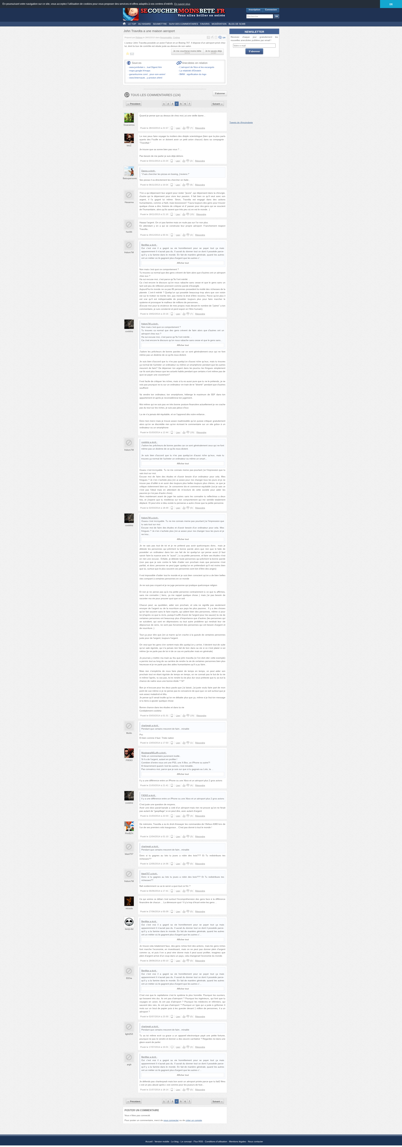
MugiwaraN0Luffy (150, 752)
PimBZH (129, 833)
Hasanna (129, 202)
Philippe (139, 37)
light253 (129, 1034)
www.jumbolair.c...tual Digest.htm (145, 67)
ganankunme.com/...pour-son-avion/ (147, 74)
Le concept (186, 1141)
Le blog (175, 1141)
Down (187, 128)
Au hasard (144, 24)
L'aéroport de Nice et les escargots (196, 67)
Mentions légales (237, 1141)
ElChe (129, 978)
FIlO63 (129, 760)
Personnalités (166, 37)
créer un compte (194, 1120)
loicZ (129, 145)
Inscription (254, 9)
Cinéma (176, 37)
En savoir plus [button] (182, 4)
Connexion (271, 9)
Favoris (204, 24)
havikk (129, 232)
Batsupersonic (130, 178)
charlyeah (146, 725)
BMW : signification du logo (192, 74)
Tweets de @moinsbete (241, 122)
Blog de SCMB (237, 24)
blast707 (129, 854)
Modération (219, 24)
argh (129, 1064)
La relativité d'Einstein (190, 70)
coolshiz (129, 331)
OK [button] (391, 4)
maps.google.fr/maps (139, 70)
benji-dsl (129, 929)
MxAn (129, 733)
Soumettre (160, 24)
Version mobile (162, 1141)
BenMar (145, 245)
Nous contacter (255, 1141)
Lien (178, 128)
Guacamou (129, 125)
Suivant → (217, 104)
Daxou (144, 170)
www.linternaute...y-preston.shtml (145, 77)
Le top (132, 24)
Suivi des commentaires (183, 24)
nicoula (129, 908)
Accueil (148, 1141)
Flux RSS (198, 1141)
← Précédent (133, 104)
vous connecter (171, 1120)
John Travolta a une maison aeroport (149, 31)
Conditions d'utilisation (216, 1141)
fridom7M (129, 252)
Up (184, 128)
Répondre (200, 128)
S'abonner (220, 93)
